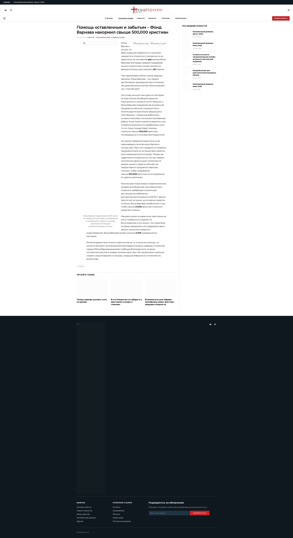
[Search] (288, 10)
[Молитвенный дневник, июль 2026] (186, 46)
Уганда (80, 266)
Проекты (152, 18)
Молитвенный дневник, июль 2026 (203, 44)
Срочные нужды (125, 18)
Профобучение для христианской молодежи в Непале (204, 72)
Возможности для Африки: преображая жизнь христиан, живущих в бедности (159, 302)
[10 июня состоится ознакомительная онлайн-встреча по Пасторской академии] (186, 57)
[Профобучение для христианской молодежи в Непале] (186, 73)
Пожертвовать (281, 18)
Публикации (180, 18)
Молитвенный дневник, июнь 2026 (203, 85)
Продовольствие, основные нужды (110, 37)
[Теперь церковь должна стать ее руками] (92, 287)
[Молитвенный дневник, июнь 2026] (186, 87)
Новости (141, 18)
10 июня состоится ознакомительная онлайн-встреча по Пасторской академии (204, 58)
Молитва (166, 18)
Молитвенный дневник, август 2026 (29, 2)
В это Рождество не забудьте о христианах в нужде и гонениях (126, 302)
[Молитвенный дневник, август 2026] (186, 34)
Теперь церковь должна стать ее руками (92, 300)
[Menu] (4, 18)
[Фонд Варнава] (146, 10)
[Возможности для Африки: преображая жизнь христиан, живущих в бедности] (160, 287)
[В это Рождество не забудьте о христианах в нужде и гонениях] (126, 287)
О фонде (109, 18)
